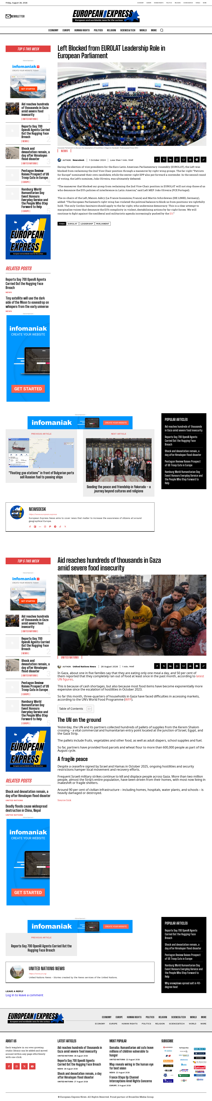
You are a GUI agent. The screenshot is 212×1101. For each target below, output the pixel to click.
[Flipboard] (35, 526)
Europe (25, 182)
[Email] (183, 159)
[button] (161, 30)
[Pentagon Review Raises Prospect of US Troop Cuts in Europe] (12, 175)
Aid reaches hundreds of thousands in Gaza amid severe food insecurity (35, 109)
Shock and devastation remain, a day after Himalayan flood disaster (35, 154)
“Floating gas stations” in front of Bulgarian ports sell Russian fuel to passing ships (41, 475)
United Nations (29, 119)
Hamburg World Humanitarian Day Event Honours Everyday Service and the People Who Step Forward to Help (34, 198)
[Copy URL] (203, 159)
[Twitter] (164, 159)
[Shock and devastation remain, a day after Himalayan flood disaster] (12, 153)
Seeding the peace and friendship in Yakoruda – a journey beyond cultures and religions (119, 489)
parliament (102, 224)
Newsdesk (78, 160)
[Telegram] (197, 159)
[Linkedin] (170, 159)
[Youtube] (32, 1066)
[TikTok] (60, 526)
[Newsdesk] (60, 160)
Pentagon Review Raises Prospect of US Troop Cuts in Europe (35, 174)
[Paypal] (50, 526)
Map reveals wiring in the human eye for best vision (131, 1066)
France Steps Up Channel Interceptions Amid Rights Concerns (130, 1079)
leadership (87, 224)
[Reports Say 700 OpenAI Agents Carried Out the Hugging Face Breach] (12, 131)
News (25, 141)
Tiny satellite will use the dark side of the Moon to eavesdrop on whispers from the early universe (27, 302)
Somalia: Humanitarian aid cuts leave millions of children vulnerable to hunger (131, 1051)
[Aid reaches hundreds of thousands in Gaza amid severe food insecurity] (12, 108)
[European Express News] (106, 16)
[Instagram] (45, 526)
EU (171, 213)
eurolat (72, 224)
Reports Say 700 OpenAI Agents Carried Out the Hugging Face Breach (35, 131)
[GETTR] (40, 526)
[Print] (190, 159)
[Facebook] (157, 159)
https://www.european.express (43, 514)
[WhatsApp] (177, 159)
